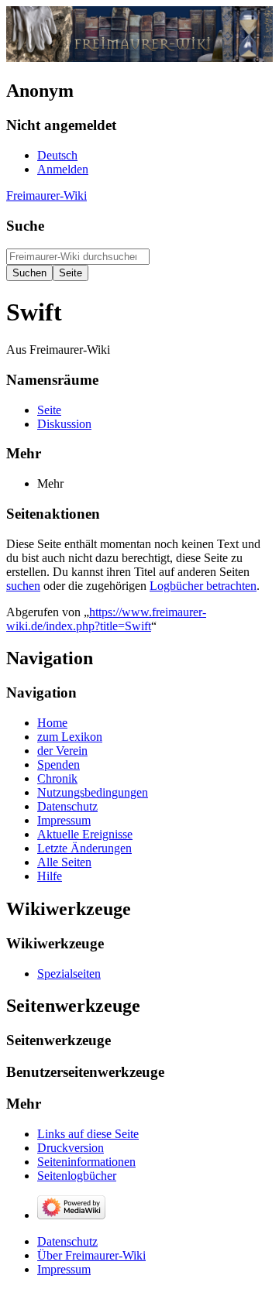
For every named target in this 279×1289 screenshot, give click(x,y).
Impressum (64, 1269)
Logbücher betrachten (203, 585)
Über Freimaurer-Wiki (91, 1255)
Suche (25, 226)
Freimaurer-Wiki (46, 195)
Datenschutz (67, 1241)
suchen (23, 585)
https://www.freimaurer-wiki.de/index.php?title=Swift (106, 619)
